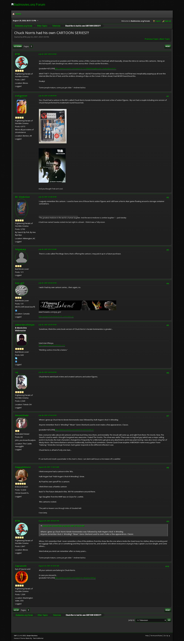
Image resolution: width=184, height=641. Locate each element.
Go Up (16, 610)
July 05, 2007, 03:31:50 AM (48, 249)
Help (147, 636)
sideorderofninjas (24, 324)
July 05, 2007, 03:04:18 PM (48, 283)
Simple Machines (32, 635)
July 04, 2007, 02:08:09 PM (48, 96)
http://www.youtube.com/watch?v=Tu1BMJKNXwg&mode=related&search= (85, 68)
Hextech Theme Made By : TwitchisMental (28, 638)
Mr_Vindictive (22, 196)
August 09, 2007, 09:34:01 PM (49, 521)
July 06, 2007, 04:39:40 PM (48, 372)
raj (16, 372)
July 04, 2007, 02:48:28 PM (48, 197)
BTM (17, 54)
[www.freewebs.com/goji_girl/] (16, 310)
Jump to (131, 620)
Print (167, 46)
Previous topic (151, 39)
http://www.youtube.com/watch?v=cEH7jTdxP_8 (74, 430)
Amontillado (22, 415)
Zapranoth (21, 565)
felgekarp (20, 249)
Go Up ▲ (167, 636)
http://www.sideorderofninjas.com (52, 345)
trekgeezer (21, 95)
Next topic (165, 39)
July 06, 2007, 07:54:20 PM (48, 415)
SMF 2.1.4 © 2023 (20, 635)
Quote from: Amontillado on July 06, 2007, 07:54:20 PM (63, 526)
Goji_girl (19, 283)
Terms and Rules (156, 636)
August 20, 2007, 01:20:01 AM (49, 566)
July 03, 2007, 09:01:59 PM (48, 54)
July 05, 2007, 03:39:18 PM (48, 325)
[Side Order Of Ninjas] (16, 361)
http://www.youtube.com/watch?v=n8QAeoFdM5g (75, 578)
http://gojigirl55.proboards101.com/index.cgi (56, 316)
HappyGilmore (23, 467)
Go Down (18, 46)
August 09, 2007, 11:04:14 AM (49, 467)
